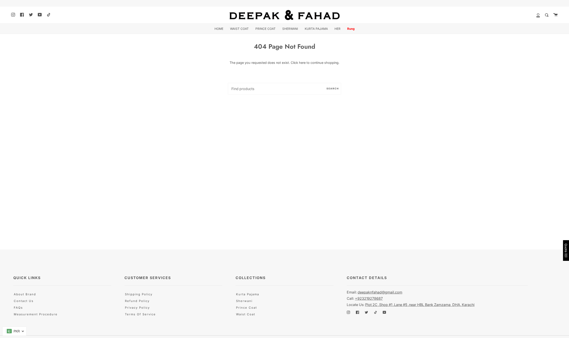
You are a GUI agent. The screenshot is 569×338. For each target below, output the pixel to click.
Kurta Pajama (247, 294)
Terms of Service (140, 314)
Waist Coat (245, 314)
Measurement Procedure (36, 314)
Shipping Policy (138, 294)
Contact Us (24, 301)
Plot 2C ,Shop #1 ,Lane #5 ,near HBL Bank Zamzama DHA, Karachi (420, 304)
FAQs (18, 307)
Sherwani (244, 301)
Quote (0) (566, 250)
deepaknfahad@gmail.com (380, 292)
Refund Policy (137, 301)
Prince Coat (246, 307)
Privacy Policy (137, 307)
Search (333, 88)
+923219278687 (369, 298)
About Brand (25, 294)
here (302, 62)
